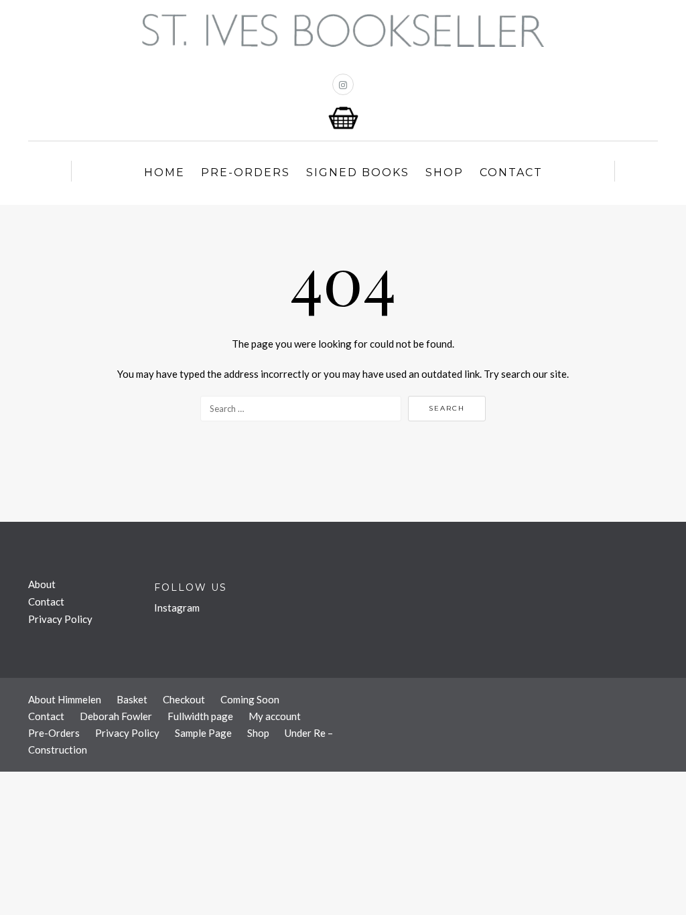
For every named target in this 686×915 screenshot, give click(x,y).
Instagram (177, 608)
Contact (511, 172)
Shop (444, 172)
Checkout (184, 699)
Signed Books (357, 172)
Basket (132, 699)
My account (275, 716)
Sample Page (203, 733)
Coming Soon (249, 699)
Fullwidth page (200, 716)
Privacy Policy (60, 619)
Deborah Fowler (116, 716)
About (42, 584)
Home (164, 172)
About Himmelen (64, 699)
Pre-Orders (245, 172)
